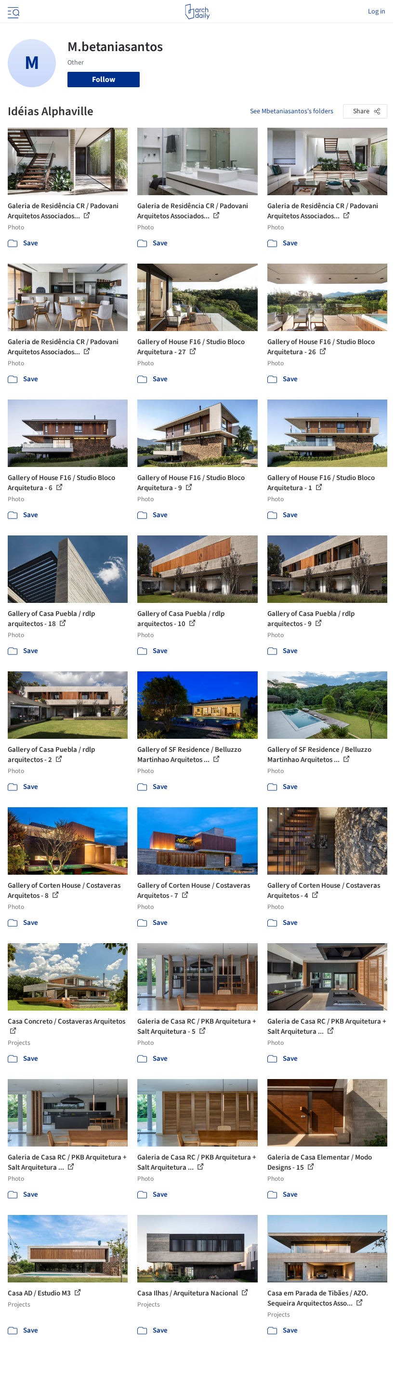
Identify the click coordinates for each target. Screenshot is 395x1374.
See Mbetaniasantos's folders (291, 111)
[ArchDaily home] (197, 11)
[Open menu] (12, 11)
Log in (376, 11)
